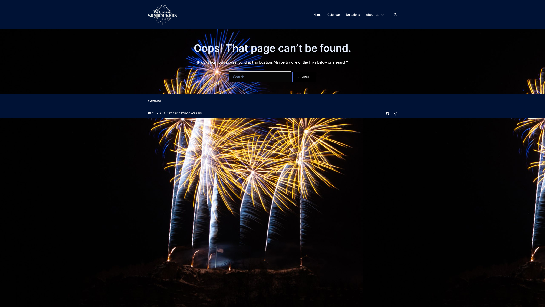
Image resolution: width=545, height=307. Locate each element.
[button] (395, 14)
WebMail (155, 101)
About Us (372, 14)
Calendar (333, 14)
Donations (353, 14)
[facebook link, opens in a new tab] (387, 113)
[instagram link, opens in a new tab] (395, 113)
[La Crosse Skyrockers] (162, 14)
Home (317, 14)
